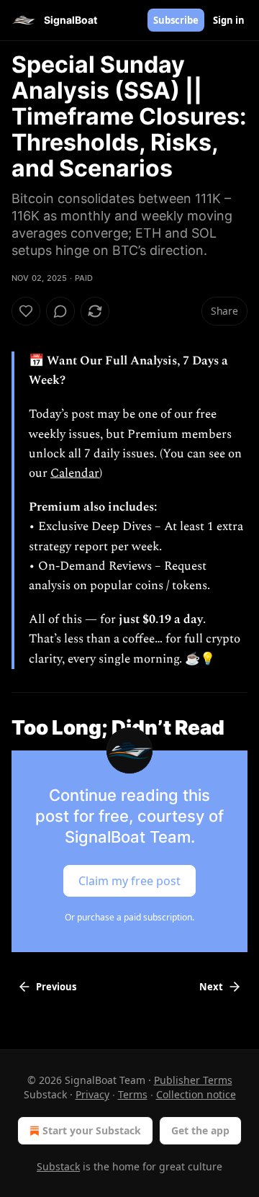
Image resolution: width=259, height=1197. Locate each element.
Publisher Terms (193, 1080)
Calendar (74, 473)
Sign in (229, 20)
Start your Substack (91, 1130)
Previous (56, 986)
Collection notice (196, 1094)
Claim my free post (129, 880)
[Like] (26, 311)
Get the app (200, 1130)
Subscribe (176, 20)
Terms (132, 1094)
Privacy (92, 1094)
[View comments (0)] (60, 311)
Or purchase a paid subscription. (129, 917)
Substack (58, 1166)
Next (211, 986)
